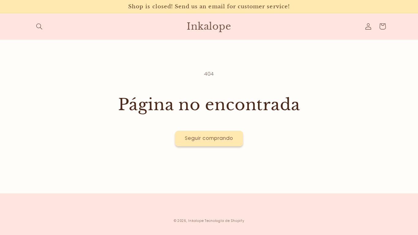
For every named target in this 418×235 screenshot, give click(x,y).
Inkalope (195, 220)
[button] (39, 26)
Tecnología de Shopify (224, 220)
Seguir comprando (209, 138)
